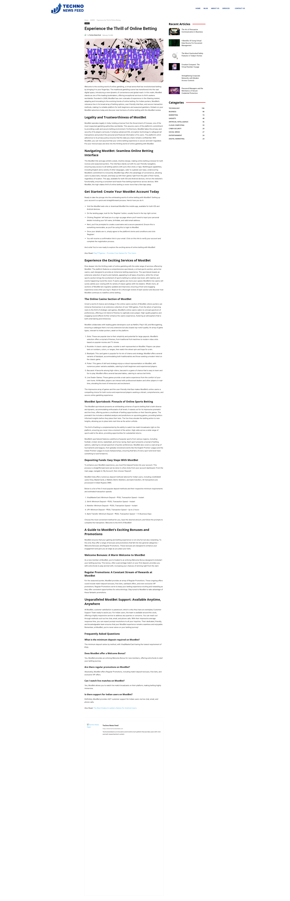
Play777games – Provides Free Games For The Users (114, 253)
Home (86, 20)
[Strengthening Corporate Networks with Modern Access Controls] (174, 77)
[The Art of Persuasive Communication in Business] (174, 31)
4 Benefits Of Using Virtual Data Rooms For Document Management (192, 43)
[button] (191, 8)
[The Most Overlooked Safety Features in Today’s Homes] (174, 55)
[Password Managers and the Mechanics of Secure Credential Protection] (174, 90)
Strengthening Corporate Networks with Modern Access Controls (191, 78)
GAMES (92, 20)
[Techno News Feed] (67, 8)
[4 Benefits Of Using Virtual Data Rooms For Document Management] (174, 42)
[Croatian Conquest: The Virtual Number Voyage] (174, 66)
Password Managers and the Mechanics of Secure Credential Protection (192, 90)
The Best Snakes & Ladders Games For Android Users (115, 708)
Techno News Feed (95, 35)
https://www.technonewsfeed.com (113, 728)
